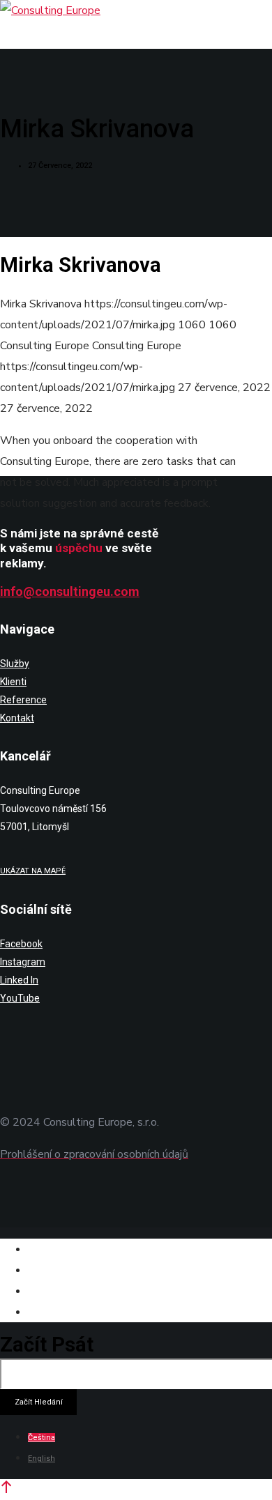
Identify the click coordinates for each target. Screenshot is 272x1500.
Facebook (21, 943)
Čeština (41, 1437)
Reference (23, 699)
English (41, 1458)
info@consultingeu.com (69, 591)
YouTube (20, 998)
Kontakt (17, 718)
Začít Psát (46, 1344)
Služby (14, 663)
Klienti (13, 681)
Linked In (19, 980)
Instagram (22, 961)
